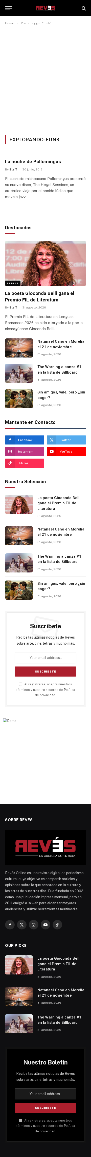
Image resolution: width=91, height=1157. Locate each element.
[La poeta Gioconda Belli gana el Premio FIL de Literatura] (45, 263)
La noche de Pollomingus (33, 161)
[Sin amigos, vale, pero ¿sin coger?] (19, 398)
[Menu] (8, 8)
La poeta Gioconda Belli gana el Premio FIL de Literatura (58, 503)
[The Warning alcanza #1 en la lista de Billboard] (19, 373)
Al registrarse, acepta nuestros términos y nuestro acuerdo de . (45, 689)
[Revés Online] (45, 8)
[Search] (83, 8)
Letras (12, 283)
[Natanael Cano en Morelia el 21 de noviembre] (19, 348)
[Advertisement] (45, 79)
